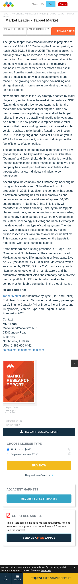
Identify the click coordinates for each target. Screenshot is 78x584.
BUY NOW (39, 465)
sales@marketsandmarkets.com (23, 349)
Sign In (62, 4)
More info (46, 570)
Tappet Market (12, 296)
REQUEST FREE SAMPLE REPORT (41, 432)
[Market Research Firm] (10, 4)
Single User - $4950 (21, 449)
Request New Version (38, 475)
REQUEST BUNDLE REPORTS (39, 498)
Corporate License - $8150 (24, 454)
